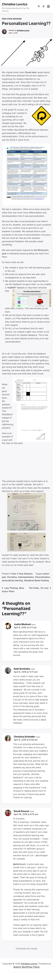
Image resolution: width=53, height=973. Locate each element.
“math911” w (13, 287)
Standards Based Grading (36, 580)
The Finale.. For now (38, 588)
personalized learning (12, 580)
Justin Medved (22, 624)
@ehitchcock (19, 864)
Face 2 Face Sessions (12, 19)
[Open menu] (48, 6)
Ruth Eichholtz (22, 668)
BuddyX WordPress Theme (26, 967)
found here (30, 72)
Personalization (42, 577)
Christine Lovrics (14, 4)
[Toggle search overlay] (39, 6)
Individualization (26, 577)
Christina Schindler (24, 736)
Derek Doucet (21, 811)
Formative (12, 577)
